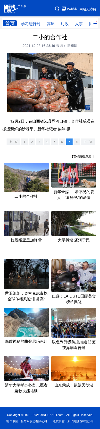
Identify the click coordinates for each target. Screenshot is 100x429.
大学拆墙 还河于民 (74, 240)
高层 (51, 23)
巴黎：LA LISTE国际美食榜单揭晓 (74, 299)
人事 (79, 23)
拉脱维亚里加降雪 (26, 240)
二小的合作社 (26, 196)
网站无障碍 (87, 9)
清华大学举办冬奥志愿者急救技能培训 (26, 387)
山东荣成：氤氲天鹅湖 (73, 385)
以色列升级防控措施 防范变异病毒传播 (74, 344)
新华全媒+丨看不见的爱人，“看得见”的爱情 (73, 194)
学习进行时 (31, 23)
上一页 (13, 141)
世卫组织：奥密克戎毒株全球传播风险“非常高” (26, 296)
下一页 (87, 141)
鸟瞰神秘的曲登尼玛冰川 (26, 341)
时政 (65, 23)
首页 (10, 23)
